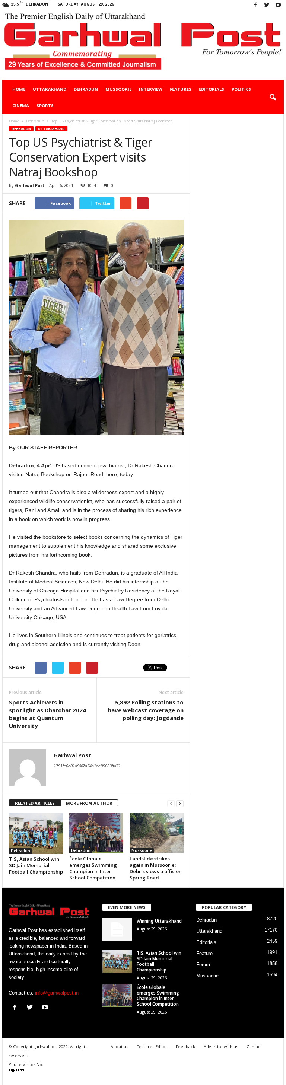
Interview (150, 89)
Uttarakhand (49, 89)
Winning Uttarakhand (159, 921)
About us (119, 1046)
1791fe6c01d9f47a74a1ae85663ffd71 (87, 766)
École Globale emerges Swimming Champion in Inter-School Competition (93, 868)
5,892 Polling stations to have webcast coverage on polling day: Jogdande (146, 710)
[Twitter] (266, 5)
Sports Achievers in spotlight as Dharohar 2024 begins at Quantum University (47, 714)
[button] (272, 97)
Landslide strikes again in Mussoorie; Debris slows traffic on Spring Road (156, 868)
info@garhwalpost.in (57, 993)
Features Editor (152, 1046)
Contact (254, 1046)
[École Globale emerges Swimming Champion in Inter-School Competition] (96, 833)
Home (18, 89)
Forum (203, 964)
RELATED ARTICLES (35, 803)
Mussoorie (118, 89)
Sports (45, 105)
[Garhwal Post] (143, 45)
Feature (204, 953)
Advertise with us (221, 1046)
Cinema (20, 105)
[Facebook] (255, 5)
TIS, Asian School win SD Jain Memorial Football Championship (36, 865)
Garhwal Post (29, 185)
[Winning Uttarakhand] (117, 929)
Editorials (211, 89)
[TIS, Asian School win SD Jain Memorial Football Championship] (36, 833)
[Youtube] (278, 5)
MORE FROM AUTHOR (89, 803)
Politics (241, 89)
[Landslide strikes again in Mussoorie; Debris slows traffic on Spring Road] (157, 833)
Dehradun (86, 89)
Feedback (185, 1046)
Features (180, 89)
